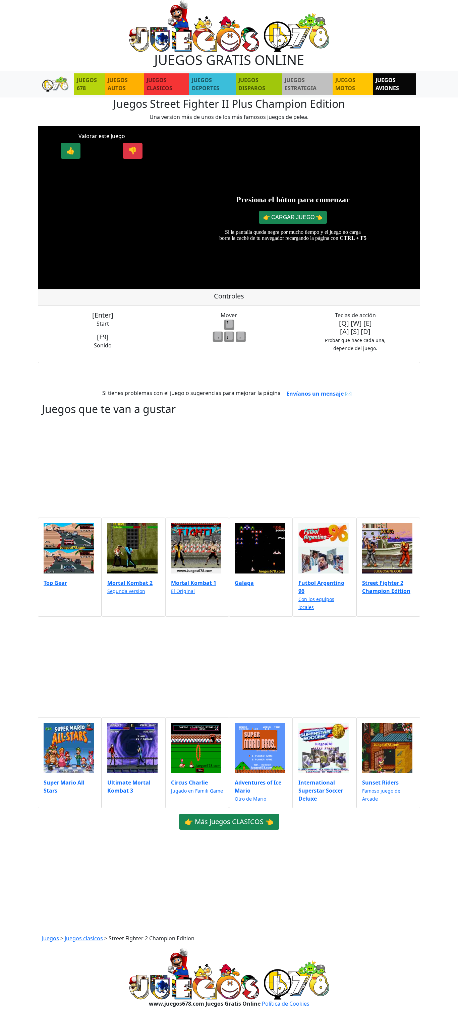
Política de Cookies (285, 1003)
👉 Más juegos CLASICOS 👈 (229, 821)
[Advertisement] (101, 211)
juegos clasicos (84, 938)
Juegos (50, 938)
